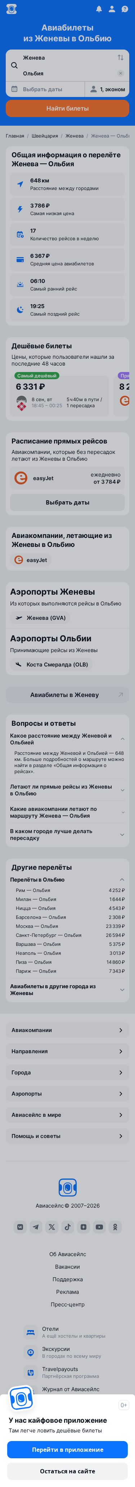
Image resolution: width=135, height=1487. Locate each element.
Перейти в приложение (67, 1450)
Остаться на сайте (67, 1471)
